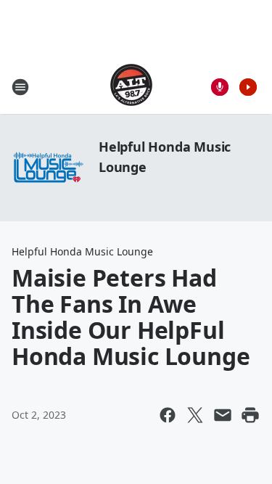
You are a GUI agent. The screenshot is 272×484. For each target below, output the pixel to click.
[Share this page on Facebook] (167, 415)
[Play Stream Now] (248, 87)
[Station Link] (131, 86)
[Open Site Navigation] (20, 87)
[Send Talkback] (219, 87)
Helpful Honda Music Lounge (82, 251)
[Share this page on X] (195, 415)
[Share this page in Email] (223, 415)
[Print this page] (250, 415)
